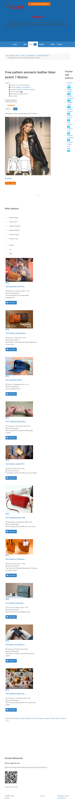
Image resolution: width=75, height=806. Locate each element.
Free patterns (26, 87)
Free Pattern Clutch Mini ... (15, 603)
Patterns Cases (55, 718)
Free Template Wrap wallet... (16, 422)
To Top (42, 796)
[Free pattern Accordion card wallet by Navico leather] (19, 632)
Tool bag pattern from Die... (16, 287)
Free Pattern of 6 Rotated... (15, 559)
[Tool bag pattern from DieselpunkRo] (19, 270)
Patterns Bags (15, 718)
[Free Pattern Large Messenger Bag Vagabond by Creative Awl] (19, 319)
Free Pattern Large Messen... (16, 333)
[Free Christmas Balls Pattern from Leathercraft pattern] (19, 678)
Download (8, 178)
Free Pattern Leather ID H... (16, 464)
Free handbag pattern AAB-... (16, 518)
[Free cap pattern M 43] (19, 366)
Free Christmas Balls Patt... (16, 694)
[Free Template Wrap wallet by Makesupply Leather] (19, 409)
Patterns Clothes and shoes (26, 89)
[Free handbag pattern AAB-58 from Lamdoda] (19, 499)
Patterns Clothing (11, 101)
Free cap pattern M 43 (14, 380)
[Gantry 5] (14, 5)
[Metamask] (11, 777)
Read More (12, 302)
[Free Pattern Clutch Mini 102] (19, 590)
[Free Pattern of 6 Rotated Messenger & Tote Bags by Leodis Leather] (19, 547)
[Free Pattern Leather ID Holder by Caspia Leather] (19, 452)
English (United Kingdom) (39, 4)
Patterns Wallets (44, 718)
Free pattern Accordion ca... (16, 645)
